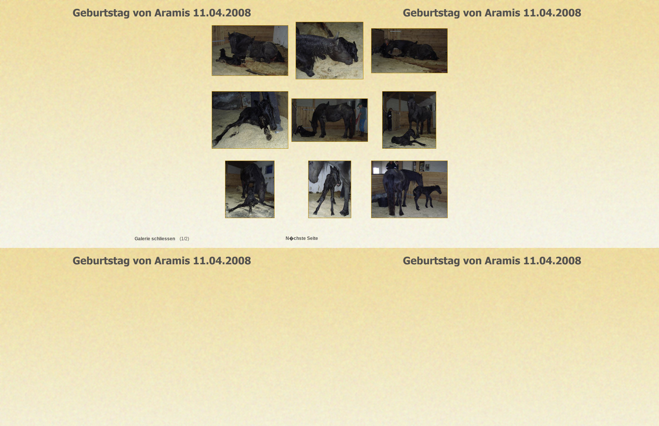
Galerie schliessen (155, 238)
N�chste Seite (302, 238)
